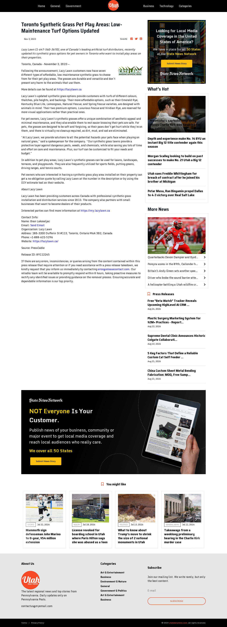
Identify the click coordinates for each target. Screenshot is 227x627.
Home (43, 6)
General (55, 6)
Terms (24, 622)
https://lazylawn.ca (69, 89)
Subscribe (176, 601)
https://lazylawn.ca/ (45, 241)
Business (148, 6)
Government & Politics (114, 591)
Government (73, 6)
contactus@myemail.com (37, 606)
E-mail (152, 591)
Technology (166, 6)
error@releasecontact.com (113, 269)
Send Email (37, 225)
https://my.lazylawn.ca (95, 210)
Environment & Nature (113, 581)
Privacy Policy (37, 622)
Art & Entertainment (112, 572)
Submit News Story (177, 63)
